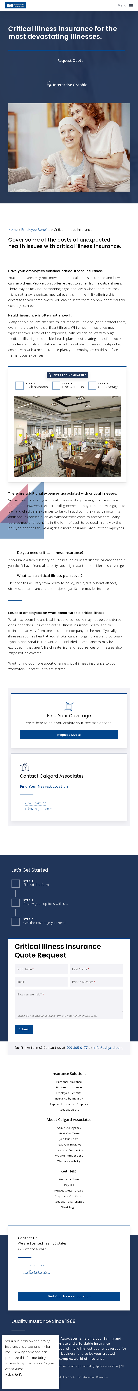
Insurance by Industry (69, 1098)
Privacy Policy (41, 1372)
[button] (125, 5)
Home (13, 229)
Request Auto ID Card (69, 1190)
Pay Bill (69, 1185)
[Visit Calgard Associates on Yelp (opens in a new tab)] (36, 1282)
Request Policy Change (69, 1201)
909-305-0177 (35, 803)
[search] (112, 5)
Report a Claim (69, 1179)
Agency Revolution (106, 1366)
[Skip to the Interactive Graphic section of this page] (66, 84)
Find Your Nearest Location (44, 786)
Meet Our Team (69, 1133)
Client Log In (69, 1207)
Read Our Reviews (69, 1144)
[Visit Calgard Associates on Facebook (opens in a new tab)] (21, 1282)
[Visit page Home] (15, 5)
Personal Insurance (69, 1082)
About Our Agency (69, 1128)
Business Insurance (69, 1087)
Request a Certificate (69, 1196)
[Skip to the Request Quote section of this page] (66, 60)
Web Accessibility (68, 1161)
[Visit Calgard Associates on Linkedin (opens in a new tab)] (29, 1282)
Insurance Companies (69, 1150)
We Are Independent (69, 1155)
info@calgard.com (38, 809)
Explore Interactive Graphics (69, 1104)
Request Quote (69, 1109)
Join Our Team (69, 1139)
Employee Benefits (35, 229)
